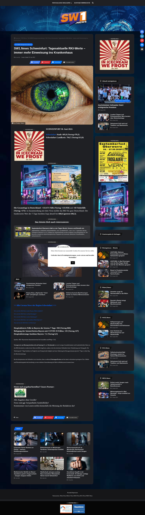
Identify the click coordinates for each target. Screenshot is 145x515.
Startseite (17, 38)
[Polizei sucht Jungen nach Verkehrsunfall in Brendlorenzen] (103, 385)
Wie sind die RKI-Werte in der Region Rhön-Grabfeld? (28, 311)
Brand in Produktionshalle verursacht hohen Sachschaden (119, 272)
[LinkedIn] (142, 36)
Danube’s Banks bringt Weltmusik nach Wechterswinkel (118, 302)
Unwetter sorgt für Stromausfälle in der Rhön (119, 292)
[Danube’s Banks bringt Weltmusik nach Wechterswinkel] (103, 303)
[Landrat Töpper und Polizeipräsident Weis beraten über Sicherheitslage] (59, 286)
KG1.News (83, 496)
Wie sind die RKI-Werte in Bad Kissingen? (25, 314)
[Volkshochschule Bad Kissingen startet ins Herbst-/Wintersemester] (59, 295)
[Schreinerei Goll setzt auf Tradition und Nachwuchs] (103, 126)
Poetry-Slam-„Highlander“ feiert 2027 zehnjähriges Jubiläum (37, 293)
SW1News (24, 38)
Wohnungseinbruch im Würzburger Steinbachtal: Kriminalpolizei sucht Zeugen (77, 449)
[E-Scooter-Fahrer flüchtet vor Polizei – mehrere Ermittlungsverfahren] (25, 439)
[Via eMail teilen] (142, 49)
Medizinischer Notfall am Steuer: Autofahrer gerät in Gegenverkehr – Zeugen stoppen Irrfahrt (25, 473)
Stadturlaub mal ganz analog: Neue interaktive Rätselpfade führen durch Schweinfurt (50, 473)
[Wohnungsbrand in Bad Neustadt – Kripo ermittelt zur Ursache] (103, 394)
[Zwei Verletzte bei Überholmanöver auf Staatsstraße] (103, 333)
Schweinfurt (51, 134)
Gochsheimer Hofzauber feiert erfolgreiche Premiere (36, 284)
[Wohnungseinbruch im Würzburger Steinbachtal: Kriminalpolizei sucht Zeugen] (78, 439)
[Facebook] (142, 32)
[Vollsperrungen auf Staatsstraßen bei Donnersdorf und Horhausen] (103, 324)
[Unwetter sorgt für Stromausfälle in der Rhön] (103, 294)
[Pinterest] (142, 40)
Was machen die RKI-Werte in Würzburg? (25, 323)
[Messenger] (142, 45)
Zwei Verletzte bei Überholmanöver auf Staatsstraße (117, 332)
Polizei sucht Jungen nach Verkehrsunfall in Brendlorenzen (119, 384)
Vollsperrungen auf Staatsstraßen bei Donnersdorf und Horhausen (120, 323)
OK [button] (73, 262)
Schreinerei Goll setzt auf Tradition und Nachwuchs (119, 124)
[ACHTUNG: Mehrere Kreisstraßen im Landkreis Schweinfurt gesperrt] (103, 255)
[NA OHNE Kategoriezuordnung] (72, 18)
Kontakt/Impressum (82, 3)
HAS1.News (77, 496)
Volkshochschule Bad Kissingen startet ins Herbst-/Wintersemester (77, 293)
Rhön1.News (70, 496)
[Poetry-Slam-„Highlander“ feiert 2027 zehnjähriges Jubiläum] (19, 295)
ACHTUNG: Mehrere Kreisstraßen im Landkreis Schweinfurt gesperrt (119, 253)
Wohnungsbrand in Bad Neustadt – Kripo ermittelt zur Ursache (120, 393)
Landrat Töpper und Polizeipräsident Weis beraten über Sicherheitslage (77, 285)
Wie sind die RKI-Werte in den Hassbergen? (25, 317)
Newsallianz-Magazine (61, 3)
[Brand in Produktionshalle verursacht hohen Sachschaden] (103, 273)
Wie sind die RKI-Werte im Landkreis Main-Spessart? (28, 320)
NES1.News (89, 496)
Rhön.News (63, 496)
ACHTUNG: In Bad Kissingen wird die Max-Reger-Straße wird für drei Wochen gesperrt (120, 263)
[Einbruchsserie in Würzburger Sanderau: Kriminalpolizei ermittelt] (52, 439)
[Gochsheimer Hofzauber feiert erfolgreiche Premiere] (19, 286)
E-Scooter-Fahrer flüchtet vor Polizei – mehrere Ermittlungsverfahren (24, 449)
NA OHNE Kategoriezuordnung (36, 38)
